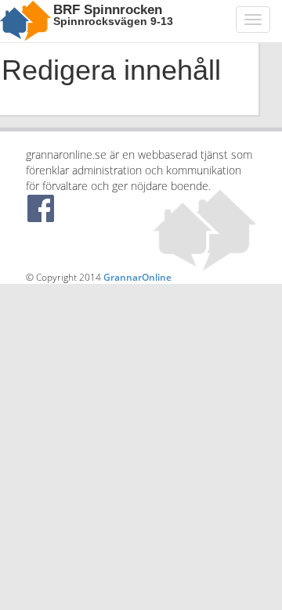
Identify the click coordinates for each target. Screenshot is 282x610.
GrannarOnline (137, 277)
